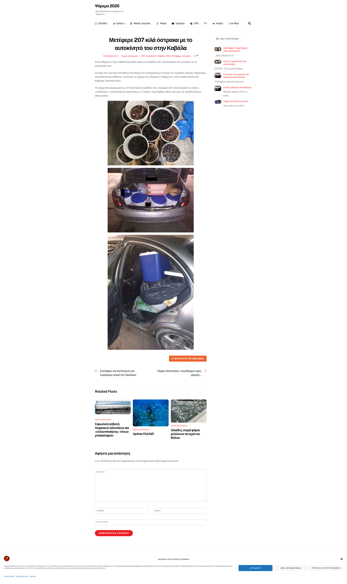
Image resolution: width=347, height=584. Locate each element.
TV (205, 23)
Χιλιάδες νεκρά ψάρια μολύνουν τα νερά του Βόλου (185, 434)
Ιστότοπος (102, 522)
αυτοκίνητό (151, 56)
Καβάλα (161, 56)
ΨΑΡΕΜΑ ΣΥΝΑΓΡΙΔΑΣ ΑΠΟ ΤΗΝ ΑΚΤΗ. (235, 50)
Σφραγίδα (33, 576)
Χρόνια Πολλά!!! (143, 434)
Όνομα (100, 511)
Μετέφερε (176, 56)
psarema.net (110, 56)
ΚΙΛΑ (168, 56)
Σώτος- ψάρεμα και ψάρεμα (237, 87)
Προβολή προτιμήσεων (326, 568)
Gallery (120, 23)
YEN (195, 23)
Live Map (234, 23)
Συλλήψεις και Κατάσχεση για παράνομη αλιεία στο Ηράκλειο (118, 373)
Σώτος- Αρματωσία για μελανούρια (234, 63)
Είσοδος (102, 23)
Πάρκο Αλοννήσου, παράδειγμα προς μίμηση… (179, 373)
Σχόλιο (101, 472)
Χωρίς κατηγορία (129, 56)
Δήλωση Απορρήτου (22, 576)
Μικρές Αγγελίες (142, 23)
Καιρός (219, 23)
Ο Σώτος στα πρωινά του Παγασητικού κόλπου (236, 76)
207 (143, 56)
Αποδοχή (255, 568)
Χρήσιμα (179, 23)
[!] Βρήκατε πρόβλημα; (187, 358)
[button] (341, 559)
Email (158, 511)
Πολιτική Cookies (9, 576)
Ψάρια (162, 23)
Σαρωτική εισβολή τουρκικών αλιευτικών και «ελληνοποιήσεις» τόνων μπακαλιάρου (112, 429)
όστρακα (186, 56)
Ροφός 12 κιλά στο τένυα (235, 101)
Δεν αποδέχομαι (291, 568)
